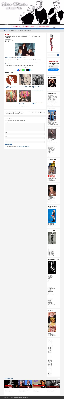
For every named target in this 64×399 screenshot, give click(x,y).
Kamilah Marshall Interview (51, 198)
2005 (49, 372)
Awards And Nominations (22, 28)
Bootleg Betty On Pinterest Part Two (53, 102)
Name (6, 132)
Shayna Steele (50, 302)
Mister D (10, 39)
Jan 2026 (49, 349)
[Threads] (28, 69)
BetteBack (7, 34)
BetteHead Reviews (50, 333)
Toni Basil (49, 305)
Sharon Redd (49, 301)
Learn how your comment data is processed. (23, 146)
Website (6, 140)
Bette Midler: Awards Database (52, 87)
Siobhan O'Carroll (50, 303)
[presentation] (58, 378)
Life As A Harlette (50, 291)
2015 (49, 361)
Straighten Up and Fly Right (23, 60)
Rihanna (11, 106)
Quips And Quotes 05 (51, 249)
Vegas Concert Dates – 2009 (52, 334)
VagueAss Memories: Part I (51, 201)
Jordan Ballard (50, 287)
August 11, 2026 (49, 392)
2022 (49, 353)
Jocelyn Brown (50, 286)
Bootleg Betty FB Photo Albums (52, 97)
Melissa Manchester (50, 294)
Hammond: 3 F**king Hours (51, 197)
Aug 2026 (49, 341)
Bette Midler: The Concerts (51, 145)
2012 (49, 364)
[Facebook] (18, 69)
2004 (49, 373)
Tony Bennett (20, 62)
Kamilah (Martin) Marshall (51, 288)
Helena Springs (50, 281)
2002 (49, 375)
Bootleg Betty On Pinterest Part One (53, 101)
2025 (49, 350)
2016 (49, 360)
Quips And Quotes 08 (51, 252)
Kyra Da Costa (50, 290)
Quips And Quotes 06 (51, 250)
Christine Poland (50, 277)
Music (26, 28)
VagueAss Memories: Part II (52, 202)
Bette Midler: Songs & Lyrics (52, 178)
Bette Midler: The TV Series (51, 121)
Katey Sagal (49, 289)
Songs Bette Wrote (50, 154)
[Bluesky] (29, 69)
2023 (49, 352)
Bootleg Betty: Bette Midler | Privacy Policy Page (21, 397)
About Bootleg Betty (50, 95)
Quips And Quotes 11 (51, 255)
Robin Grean (49, 300)
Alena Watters (50, 274)
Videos (29, 28)
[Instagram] (24, 69)
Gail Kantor (49, 280)
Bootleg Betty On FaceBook (51, 99)
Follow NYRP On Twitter (51, 224)
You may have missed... (9, 378)
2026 (49, 340)
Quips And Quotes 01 (51, 244)
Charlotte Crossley (50, 276)
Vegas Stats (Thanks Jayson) (52, 335)
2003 (49, 374)
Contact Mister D (45, 28)
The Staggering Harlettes (51, 304)
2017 (49, 359)
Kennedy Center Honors (51, 150)
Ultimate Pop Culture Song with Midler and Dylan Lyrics (39, 389)
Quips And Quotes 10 (51, 254)
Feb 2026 (49, 348)
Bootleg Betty (11, 397)
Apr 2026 (49, 346)
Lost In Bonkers (50, 199)
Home (5, 28)
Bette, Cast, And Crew (51, 332)
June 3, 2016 (7, 39)
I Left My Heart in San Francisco (32, 60)
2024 (49, 351)
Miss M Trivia (49, 151)
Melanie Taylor (50, 293)
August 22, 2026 (7, 391)
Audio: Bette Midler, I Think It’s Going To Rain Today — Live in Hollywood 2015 (53, 390)
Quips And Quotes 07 (51, 251)
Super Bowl (19, 106)
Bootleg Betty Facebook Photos (52, 96)
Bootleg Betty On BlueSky (51, 98)
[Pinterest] (19, 69)
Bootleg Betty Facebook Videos (52, 122)
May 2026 (49, 345)
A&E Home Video (19, 57)
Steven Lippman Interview (51, 200)
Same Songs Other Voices (51, 180)
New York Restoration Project (52, 225)
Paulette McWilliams (50, 298)
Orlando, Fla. (27, 59)
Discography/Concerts (15, 28)
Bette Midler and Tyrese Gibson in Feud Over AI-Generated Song (11, 389)
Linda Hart (49, 292)
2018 (49, 358)
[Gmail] (21, 69)
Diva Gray (49, 278)
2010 (49, 366)
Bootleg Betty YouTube (51, 123)
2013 (49, 363)
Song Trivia (49, 153)
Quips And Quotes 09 (51, 253)
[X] (26, 69)
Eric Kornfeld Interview (51, 196)
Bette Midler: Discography (51, 140)
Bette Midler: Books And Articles (52, 139)
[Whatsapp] (23, 69)
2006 (49, 371)
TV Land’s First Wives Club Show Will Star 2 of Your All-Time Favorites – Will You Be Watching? (35, 112)
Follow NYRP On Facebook (51, 223)
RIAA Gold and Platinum (51, 152)
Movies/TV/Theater (9, 28)
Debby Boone (10, 63)
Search (58, 55)
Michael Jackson (7, 106)
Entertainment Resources (51, 149)
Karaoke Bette (50, 179)
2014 (49, 362)
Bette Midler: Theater (51, 147)
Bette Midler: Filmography (51, 141)
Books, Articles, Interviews (51, 148)
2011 (49, 365)
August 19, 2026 (21, 391)
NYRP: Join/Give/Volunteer (51, 226)
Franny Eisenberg (50, 279)
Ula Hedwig (49, 306)
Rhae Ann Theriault (50, 299)
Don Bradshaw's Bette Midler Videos (53, 124)
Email (6, 136)
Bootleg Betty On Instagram (52, 100)
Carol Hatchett (50, 275)
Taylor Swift (23, 106)
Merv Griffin (23, 62)
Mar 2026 (49, 347)
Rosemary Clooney (8, 57)
